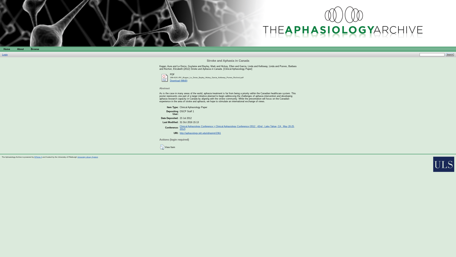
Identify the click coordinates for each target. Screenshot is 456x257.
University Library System (87, 157)
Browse (35, 49)
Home (7, 49)
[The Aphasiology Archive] (228, 45)
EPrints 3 (38, 157)
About (20, 49)
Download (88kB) (178, 80)
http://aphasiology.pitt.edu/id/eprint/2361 (200, 133)
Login (5, 54)
